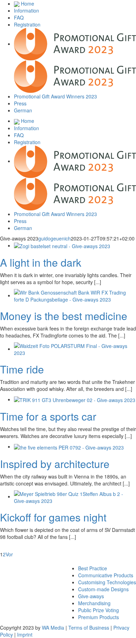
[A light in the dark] (62, 245)
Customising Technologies (107, 582)
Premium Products (98, 617)
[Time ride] (75, 348)
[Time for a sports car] (74, 399)
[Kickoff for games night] (75, 496)
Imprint (24, 634)
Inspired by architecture (54, 463)
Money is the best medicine (63, 315)
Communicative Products (105, 575)
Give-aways (91, 596)
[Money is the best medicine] (75, 295)
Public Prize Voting (98, 610)
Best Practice (92, 568)
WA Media (53, 627)
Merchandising (94, 603)
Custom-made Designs (103, 589)
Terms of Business (88, 627)
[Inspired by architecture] (69, 446)
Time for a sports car (48, 416)
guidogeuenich (54, 238)
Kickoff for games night (53, 517)
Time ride (22, 369)
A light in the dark (40, 262)
